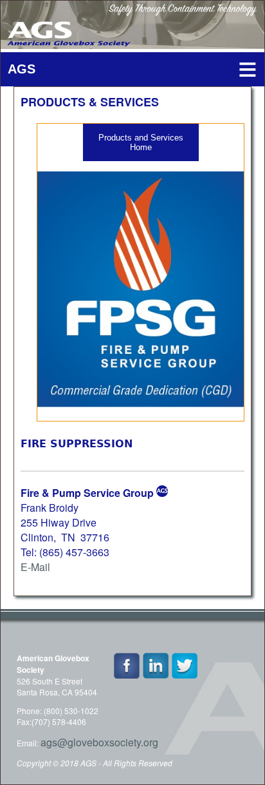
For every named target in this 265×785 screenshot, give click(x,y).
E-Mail (35, 566)
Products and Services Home (140, 142)
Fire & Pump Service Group (87, 492)
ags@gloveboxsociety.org (99, 742)
